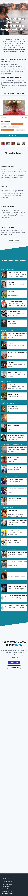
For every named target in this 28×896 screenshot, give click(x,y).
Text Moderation (6, 886)
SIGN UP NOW (14, 662)
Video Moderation (7, 884)
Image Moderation (7, 881)
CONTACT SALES (14, 667)
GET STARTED (14, 240)
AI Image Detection (7, 889)
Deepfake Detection (7, 891)
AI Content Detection (7, 893)
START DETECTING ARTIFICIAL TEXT (14, 93)
